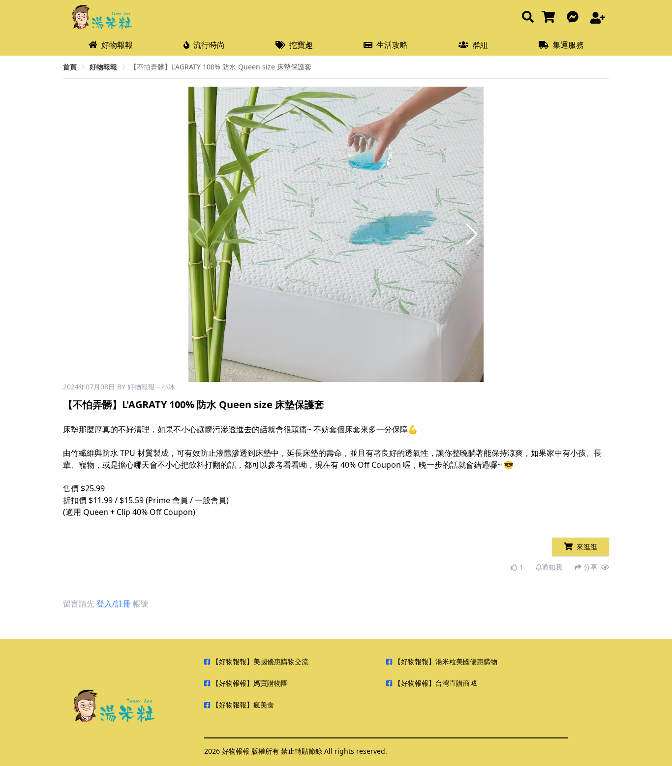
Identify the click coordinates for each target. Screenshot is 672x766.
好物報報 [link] (103, 66)
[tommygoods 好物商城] (550, 17)
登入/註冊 (113, 603)
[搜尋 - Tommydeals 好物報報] (528, 17)
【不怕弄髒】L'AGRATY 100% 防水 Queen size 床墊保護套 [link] (220, 66)
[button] (472, 234)
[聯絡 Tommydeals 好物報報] (574, 17)
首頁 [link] (70, 66)
